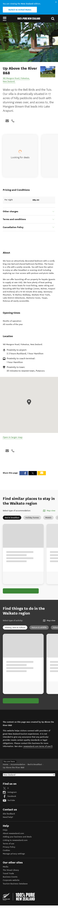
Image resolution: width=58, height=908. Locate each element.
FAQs (5, 830)
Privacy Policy (9, 847)
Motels (48, 517)
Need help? (8, 817)
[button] (4, 18)
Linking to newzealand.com (15, 840)
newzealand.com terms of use (38, 746)
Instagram (12, 792)
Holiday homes (32, 517)
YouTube (11, 800)
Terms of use (8, 843)
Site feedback (9, 814)
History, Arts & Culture (15, 627)
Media (5, 867)
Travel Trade (8, 873)
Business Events (10, 877)
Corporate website (11, 880)
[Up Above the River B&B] (47, 71)
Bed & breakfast (12, 517)
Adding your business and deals (17, 837)
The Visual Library (11, 870)
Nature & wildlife (39, 627)
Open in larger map (12, 437)
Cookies (6, 850)
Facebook (11, 796)
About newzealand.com (13, 833)
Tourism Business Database (15, 883)
